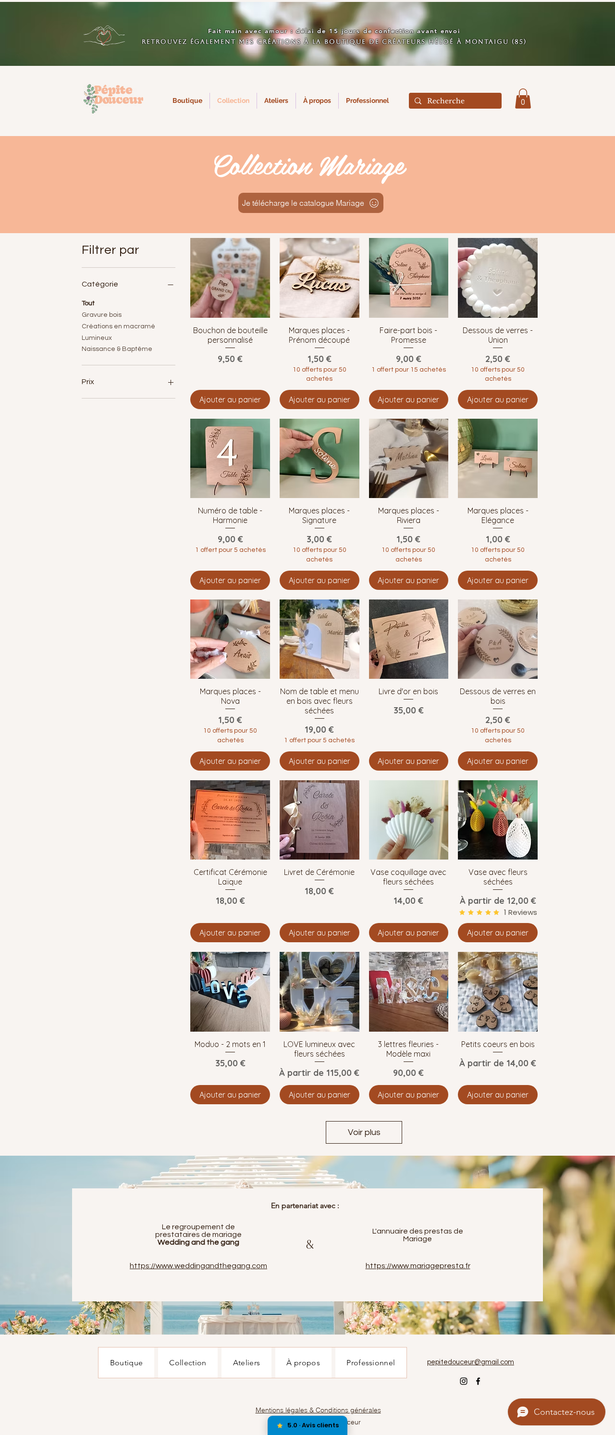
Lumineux (97, 338)
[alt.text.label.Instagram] (463, 1381)
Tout (88, 303)
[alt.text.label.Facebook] (478, 1381)
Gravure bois (102, 315)
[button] (523, 98)
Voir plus (364, 1132)
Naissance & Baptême (117, 349)
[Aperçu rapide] (230, 278)
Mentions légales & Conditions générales (318, 1410)
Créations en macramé (118, 326)
